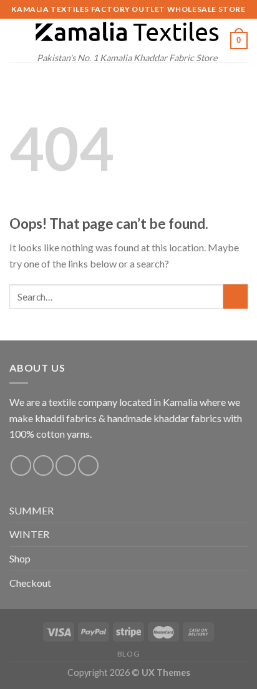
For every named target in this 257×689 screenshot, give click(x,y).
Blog (128, 653)
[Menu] (16, 40)
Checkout (30, 583)
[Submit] (235, 296)
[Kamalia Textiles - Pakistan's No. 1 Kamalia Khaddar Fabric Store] (127, 32)
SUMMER (31, 510)
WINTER (29, 534)
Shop (20, 558)
